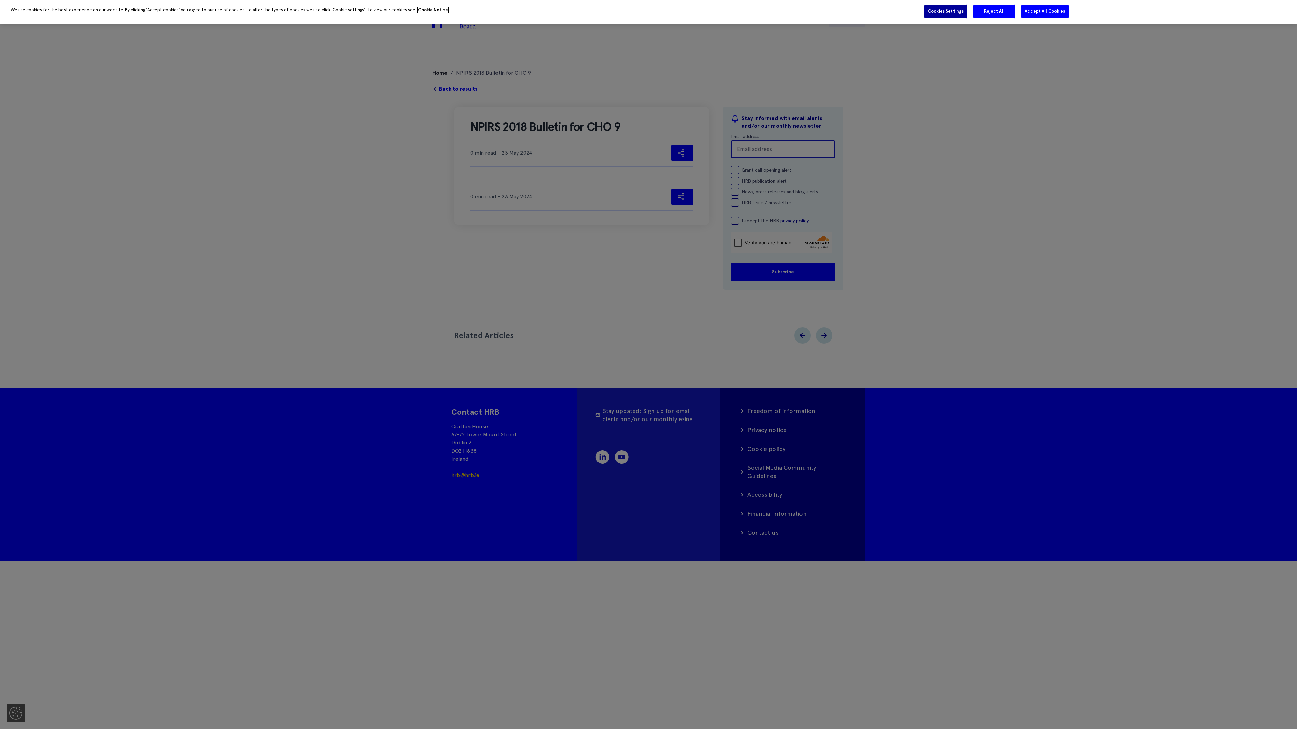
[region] (648, 12)
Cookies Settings (946, 11)
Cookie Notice (433, 9)
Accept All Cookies (1045, 11)
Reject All (994, 11)
